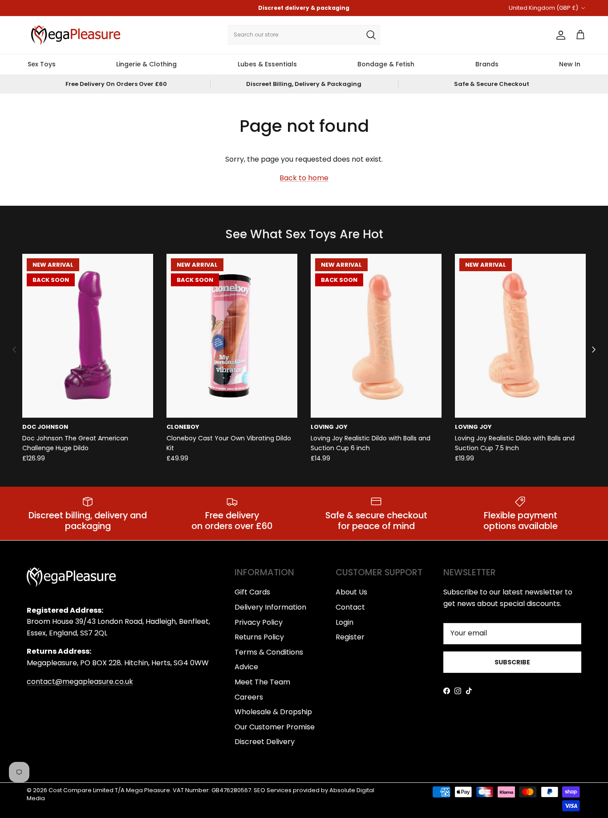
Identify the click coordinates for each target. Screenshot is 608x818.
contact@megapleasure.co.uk (80, 681)
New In (569, 64)
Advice (246, 667)
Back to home (304, 178)
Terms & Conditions (269, 652)
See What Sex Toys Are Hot (304, 234)
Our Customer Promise (275, 727)
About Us (351, 592)
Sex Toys (42, 64)
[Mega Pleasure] (75, 35)
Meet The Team (262, 682)
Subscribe (512, 662)
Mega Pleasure (148, 790)
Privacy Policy (259, 622)
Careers (249, 697)
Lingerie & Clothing (146, 64)
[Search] (370, 34)
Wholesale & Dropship (273, 712)
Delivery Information (270, 607)
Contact (350, 607)
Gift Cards (252, 592)
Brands (487, 64)
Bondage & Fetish (385, 64)
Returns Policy (259, 637)
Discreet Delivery (265, 742)
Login (344, 622)
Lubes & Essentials (267, 64)
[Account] (559, 35)
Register (350, 637)
